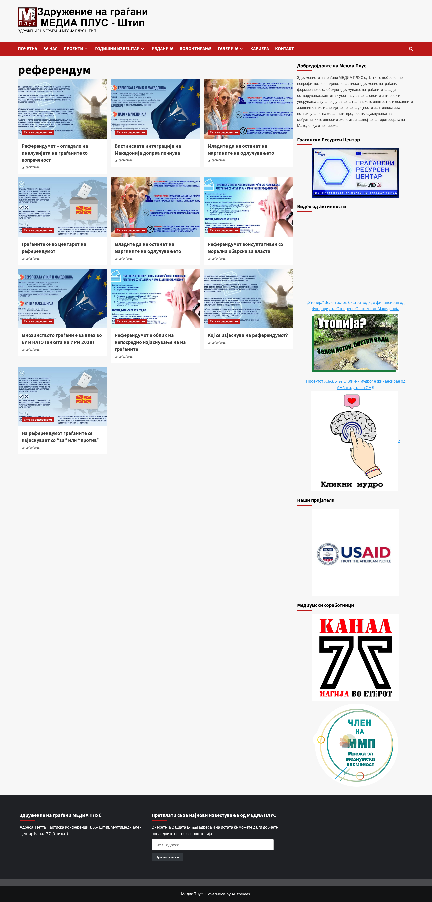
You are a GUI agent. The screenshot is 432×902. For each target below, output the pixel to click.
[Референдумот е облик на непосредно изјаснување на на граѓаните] (155, 298)
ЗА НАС (51, 49)
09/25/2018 (33, 259)
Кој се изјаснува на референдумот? (248, 335)
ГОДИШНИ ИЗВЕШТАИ (117, 49)
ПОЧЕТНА (27, 49)
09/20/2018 (219, 343)
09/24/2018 (126, 259)
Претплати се (167, 857)
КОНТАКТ (284, 49)
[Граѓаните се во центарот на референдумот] (62, 207)
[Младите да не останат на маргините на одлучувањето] (248, 109)
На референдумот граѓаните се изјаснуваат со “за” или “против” (61, 437)
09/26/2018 (126, 160)
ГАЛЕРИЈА (228, 49)
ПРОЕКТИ (73, 49)
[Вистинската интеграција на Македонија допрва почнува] (155, 109)
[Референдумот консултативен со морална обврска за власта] (248, 207)
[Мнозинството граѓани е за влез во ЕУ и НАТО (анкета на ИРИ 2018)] (62, 298)
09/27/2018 (33, 167)
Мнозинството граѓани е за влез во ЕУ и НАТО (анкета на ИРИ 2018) (62, 339)
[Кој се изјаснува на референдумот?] (248, 298)
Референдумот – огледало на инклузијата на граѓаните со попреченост (55, 153)
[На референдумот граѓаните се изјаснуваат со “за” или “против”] (62, 396)
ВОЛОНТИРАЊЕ (196, 49)
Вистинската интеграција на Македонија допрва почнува (148, 150)
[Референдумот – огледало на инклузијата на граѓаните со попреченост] (62, 109)
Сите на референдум (38, 132)
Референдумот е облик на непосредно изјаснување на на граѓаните (150, 342)
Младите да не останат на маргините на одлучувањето (241, 150)
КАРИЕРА (259, 49)
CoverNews (216, 893)
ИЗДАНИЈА (163, 49)
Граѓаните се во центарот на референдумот (54, 248)
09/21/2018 (33, 350)
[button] (411, 48)
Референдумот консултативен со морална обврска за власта (245, 248)
